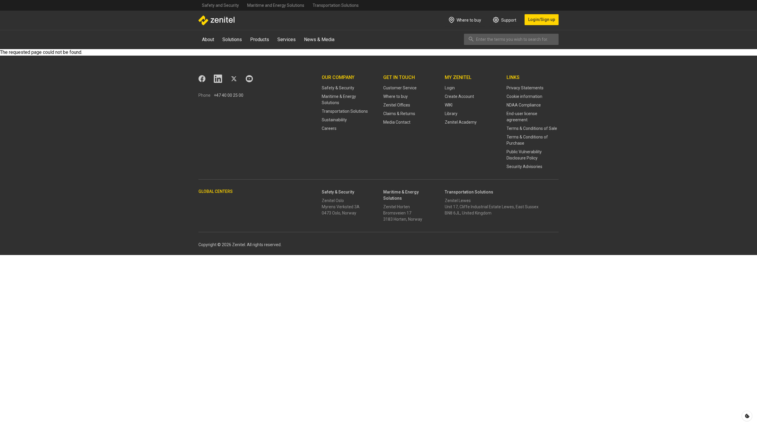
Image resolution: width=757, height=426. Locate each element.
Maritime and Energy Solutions (275, 5)
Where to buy (395, 96)
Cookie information (524, 96)
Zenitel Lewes (458, 200)
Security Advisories (524, 166)
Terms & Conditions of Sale (532, 128)
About (208, 39)
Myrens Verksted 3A (341, 206)
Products (259, 39)
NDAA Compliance (524, 105)
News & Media (319, 39)
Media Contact (396, 122)
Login (450, 87)
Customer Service (400, 87)
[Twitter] (233, 79)
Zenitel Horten (396, 206)
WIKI (448, 105)
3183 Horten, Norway (402, 219)
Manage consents (747, 416)
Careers (329, 128)
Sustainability (334, 119)
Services (286, 39)
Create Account (459, 96)
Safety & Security (338, 87)
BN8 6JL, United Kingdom (468, 213)
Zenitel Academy (461, 122)
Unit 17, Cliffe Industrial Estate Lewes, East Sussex (491, 206)
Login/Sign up (541, 19)
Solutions (232, 39)
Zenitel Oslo (333, 200)
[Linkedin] (218, 79)
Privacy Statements (525, 87)
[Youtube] (249, 78)
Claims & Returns (399, 113)
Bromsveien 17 (397, 213)
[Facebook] (202, 78)
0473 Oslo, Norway (339, 213)
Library (451, 113)
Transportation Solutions (336, 5)
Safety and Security (220, 5)
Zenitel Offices (396, 105)
